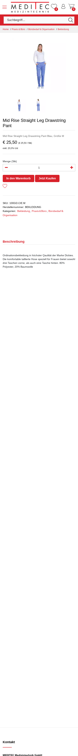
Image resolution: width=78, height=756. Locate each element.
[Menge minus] (6, 167)
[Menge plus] (71, 167)
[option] (39, 65)
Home (6, 29)
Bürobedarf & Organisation (41, 29)
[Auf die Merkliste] (5, 186)
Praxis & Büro (18, 29)
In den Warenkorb (18, 178)
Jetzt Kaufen (47, 178)
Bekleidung (63, 29)
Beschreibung (13, 241)
